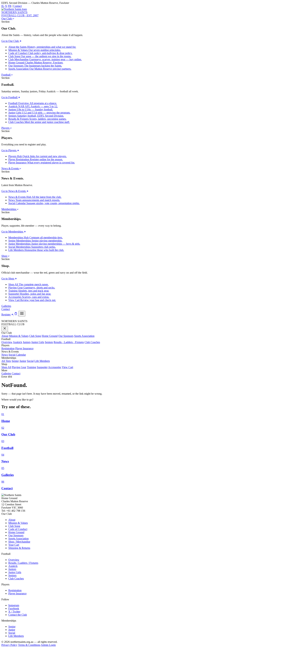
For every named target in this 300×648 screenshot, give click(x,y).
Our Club (6, 18)
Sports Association (84, 335)
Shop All (6, 367)
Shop (4, 255)
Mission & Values (18, 335)
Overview (6, 342)
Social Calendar (17, 354)
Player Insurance (24, 348)
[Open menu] (21, 314)
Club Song (35, 335)
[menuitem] (42, 46)
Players (5, 127)
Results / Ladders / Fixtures (23, 562)
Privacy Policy (9, 644)
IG (2, 6)
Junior (22, 360)
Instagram (13, 605)
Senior (15, 360)
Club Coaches (92, 342)
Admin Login (48, 644)
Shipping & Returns (19, 547)
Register (6, 314)
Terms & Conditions (29, 644)
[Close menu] (4, 328)
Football (6, 74)
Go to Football (9, 97)
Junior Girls (37, 342)
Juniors (27, 342)
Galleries (6, 306)
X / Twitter (14, 611)
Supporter (42, 367)
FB (9, 6)
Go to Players (9, 150)
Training (31, 367)
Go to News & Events (13, 191)
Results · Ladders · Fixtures (69, 342)
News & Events (10, 168)
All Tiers (6, 360)
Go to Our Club (10, 40)
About (4, 335)
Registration (8, 348)
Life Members (42, 360)
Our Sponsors (65, 335)
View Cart (67, 367)
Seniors (49, 342)
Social (30, 360)
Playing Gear (19, 367)
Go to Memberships (12, 231)
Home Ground (50, 335)
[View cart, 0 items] (16, 314)
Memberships (9, 209)
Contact (17, 6)
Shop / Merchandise (19, 541)
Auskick (17, 342)
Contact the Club (17, 614)
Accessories (54, 367)
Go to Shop (8, 278)
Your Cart (13, 544)
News (4, 354)
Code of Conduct (17, 529)
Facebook (13, 608)
